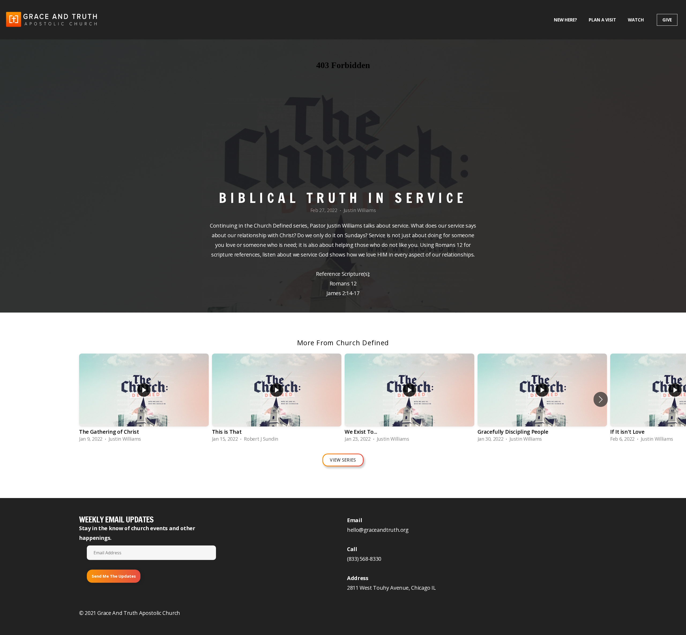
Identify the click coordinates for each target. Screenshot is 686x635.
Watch (636, 20)
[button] (600, 399)
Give (667, 20)
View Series (343, 460)
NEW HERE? (565, 20)
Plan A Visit (602, 20)
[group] (144, 399)
